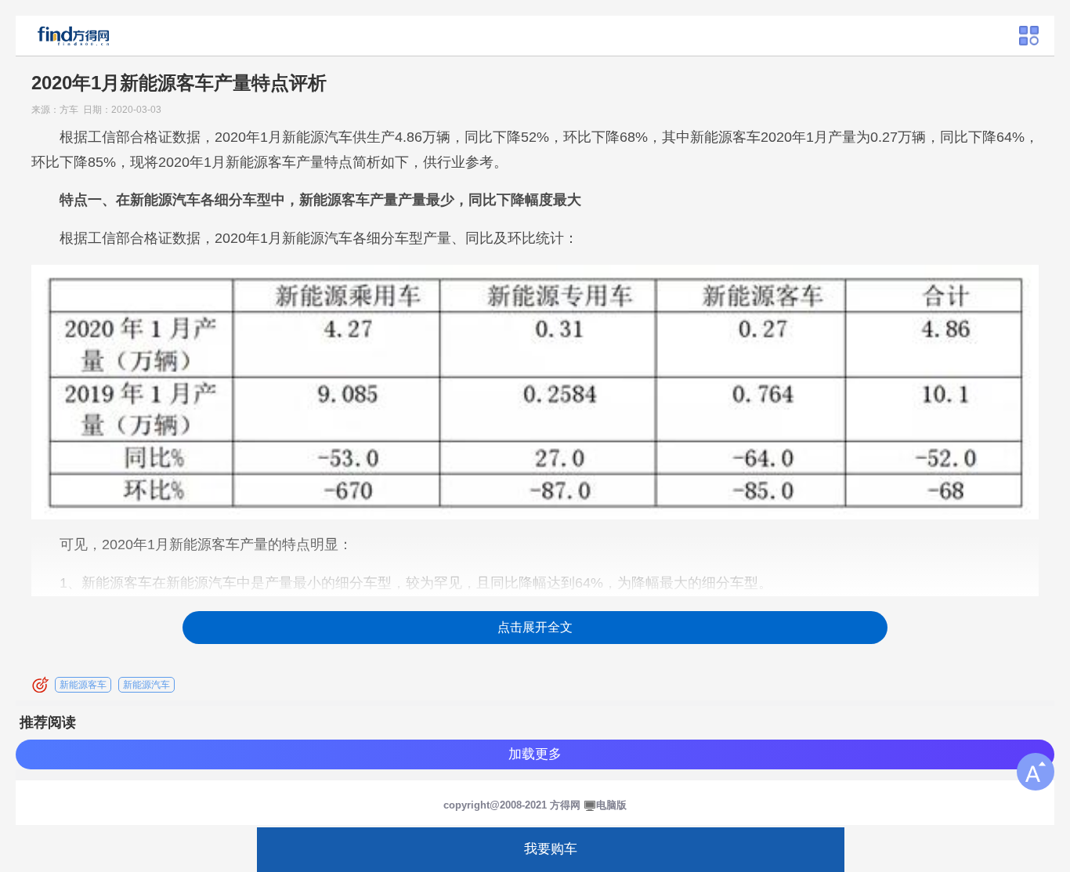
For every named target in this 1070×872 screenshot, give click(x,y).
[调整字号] (1035, 772)
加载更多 (535, 754)
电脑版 (611, 805)
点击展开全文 (535, 627)
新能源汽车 (146, 684)
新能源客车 (83, 684)
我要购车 (550, 848)
